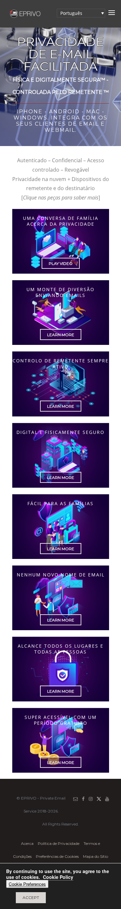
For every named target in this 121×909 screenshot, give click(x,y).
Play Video (61, 263)
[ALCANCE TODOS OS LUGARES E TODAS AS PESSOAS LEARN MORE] (60, 701)
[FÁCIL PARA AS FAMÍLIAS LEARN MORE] (60, 559)
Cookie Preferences (27, 884)
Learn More (60, 334)
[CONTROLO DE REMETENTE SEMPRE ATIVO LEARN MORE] (60, 416)
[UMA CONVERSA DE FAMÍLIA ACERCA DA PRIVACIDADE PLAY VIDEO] (60, 273)
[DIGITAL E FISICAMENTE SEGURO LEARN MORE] (60, 487)
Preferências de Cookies (57, 856)
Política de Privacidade (58, 843)
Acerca (28, 843)
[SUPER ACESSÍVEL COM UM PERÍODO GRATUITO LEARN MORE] (60, 772)
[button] (81, 13)
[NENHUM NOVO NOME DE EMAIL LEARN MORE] (60, 630)
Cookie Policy (58, 877)
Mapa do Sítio (95, 856)
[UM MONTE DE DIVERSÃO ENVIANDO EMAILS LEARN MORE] (60, 345)
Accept (31, 897)
